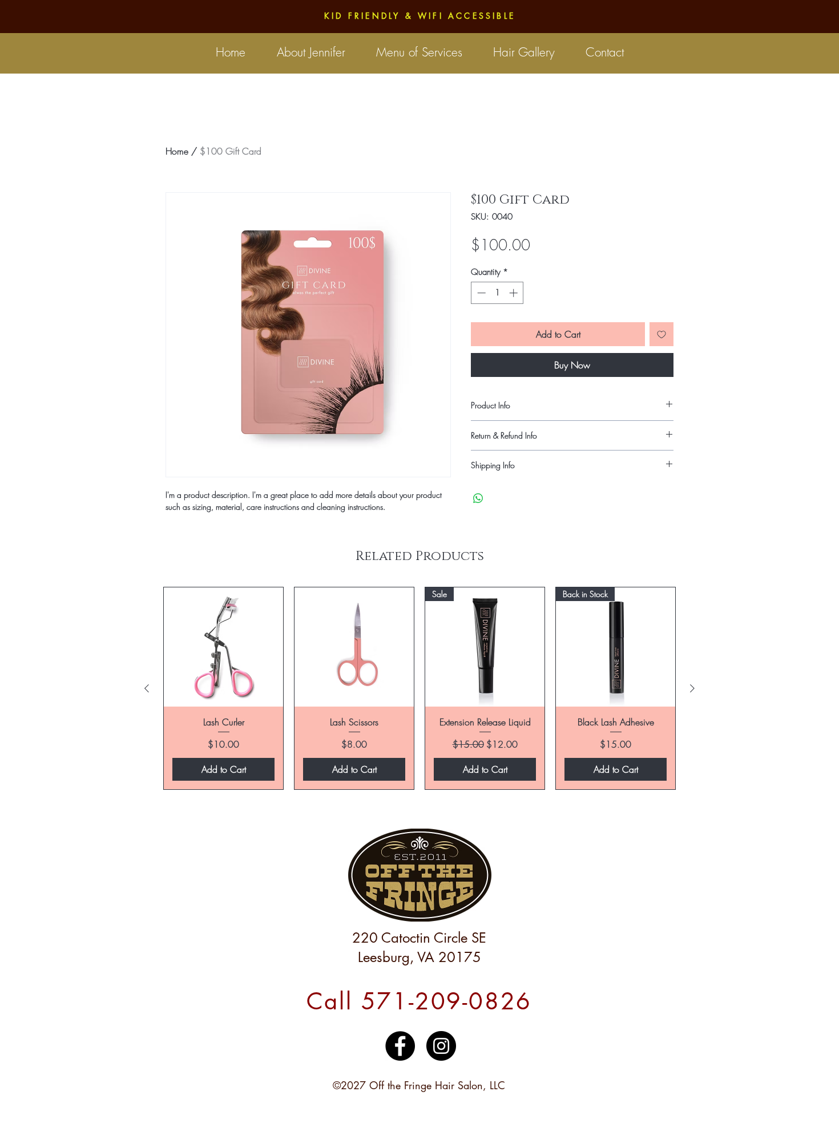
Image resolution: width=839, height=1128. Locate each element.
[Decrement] (480, 292)
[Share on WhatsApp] (478, 498)
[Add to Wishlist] (661, 334)
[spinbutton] (497, 292)
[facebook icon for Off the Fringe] (400, 1046)
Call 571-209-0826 (419, 1001)
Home (177, 151)
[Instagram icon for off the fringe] (441, 1046)
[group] (419, 688)
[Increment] (514, 292)
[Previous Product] (147, 688)
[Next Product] (692, 688)
